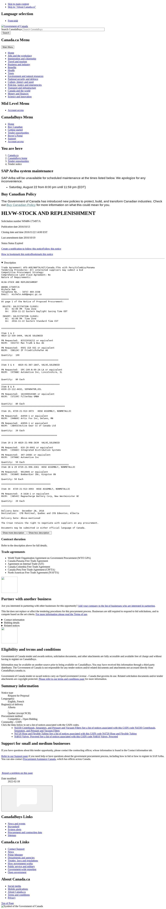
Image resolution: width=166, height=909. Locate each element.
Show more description (14, 533)
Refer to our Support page (14, 756)
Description (10, 262)
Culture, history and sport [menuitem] (21, 82)
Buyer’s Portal (15, 135)
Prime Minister (15, 854)
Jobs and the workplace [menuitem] (20, 55)
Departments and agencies (21, 857)
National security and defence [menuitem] (23, 79)
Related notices (12, 625)
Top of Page (7, 903)
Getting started (15, 129)
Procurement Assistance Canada (39, 759)
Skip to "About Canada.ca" (22, 7)
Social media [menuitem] (14, 886)
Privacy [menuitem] (12, 897)
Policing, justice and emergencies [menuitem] (25, 85)
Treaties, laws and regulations (23, 860)
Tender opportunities (18, 132)
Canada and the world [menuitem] (19, 90)
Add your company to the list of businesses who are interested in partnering (116, 605)
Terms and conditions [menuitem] (19, 894)
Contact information (14, 619)
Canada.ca (13, 155)
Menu (8, 47)
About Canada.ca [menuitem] (17, 892)
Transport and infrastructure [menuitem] (22, 87)
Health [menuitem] (11, 70)
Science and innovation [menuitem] (20, 96)
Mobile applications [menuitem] (18, 889)
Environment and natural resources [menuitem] (25, 76)
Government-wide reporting (22, 869)
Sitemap (12, 835)
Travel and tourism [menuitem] (17, 61)
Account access (16, 110)
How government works (20, 863)
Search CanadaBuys (11, 29)
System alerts (14, 829)
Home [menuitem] (11, 52)
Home (11, 124)
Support (12, 138)
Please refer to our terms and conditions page (61, 679)
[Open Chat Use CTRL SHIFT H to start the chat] (27, 798)
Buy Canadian (15, 127)
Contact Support (16, 849)
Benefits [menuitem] (12, 67)
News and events (16, 823)
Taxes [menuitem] (11, 73)
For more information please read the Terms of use (61, 614)
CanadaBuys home (17, 158)
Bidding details (11, 622)
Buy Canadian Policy (21, 205)
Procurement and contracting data (25, 832)
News (11, 851)
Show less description (39, 533)
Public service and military (21, 866)
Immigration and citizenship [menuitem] (22, 58)
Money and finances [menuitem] (18, 93)
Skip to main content (18, 4)
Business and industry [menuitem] (19, 64)
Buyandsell (13, 826)
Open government (17, 872)
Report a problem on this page (17, 773)
